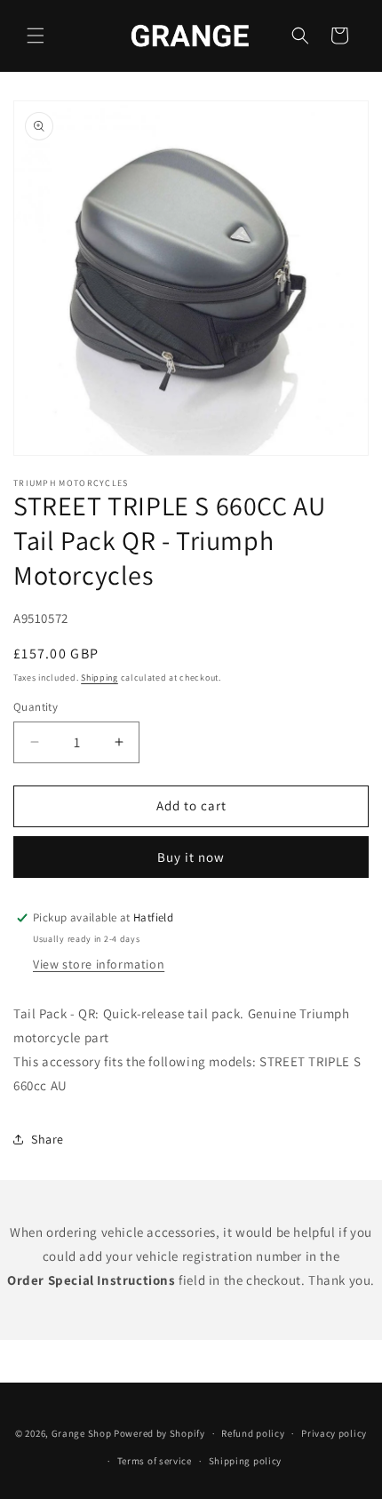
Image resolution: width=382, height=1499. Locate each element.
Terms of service (154, 1461)
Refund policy (252, 1433)
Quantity (35, 706)
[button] (35, 35)
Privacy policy (334, 1433)
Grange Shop (82, 1433)
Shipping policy (246, 1461)
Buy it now (191, 857)
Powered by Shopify (159, 1433)
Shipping (99, 677)
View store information (98, 964)
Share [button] (47, 1139)
